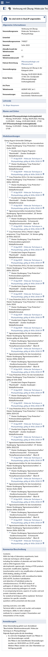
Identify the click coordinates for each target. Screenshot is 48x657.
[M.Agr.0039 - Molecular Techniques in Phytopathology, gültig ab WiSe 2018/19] (43, 161)
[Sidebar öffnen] (4, 9)
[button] (44, 17)
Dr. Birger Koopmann (11, 105)
